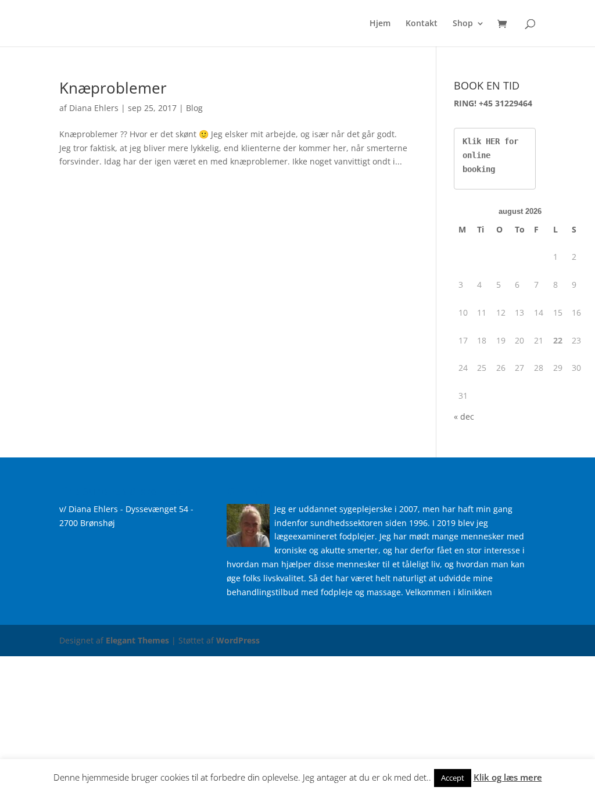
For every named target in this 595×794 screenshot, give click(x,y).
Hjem (380, 23)
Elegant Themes (137, 640)
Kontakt (422, 23)
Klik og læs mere (508, 777)
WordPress (238, 640)
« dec (464, 416)
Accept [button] (452, 777)
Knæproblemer (113, 87)
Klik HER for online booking (493, 155)
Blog (194, 107)
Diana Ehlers (94, 107)
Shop (463, 23)
